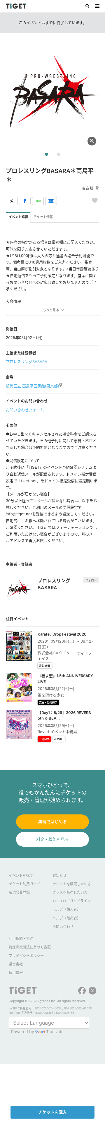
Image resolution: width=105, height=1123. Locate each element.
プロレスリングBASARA (26, 361)
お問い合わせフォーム (25, 410)
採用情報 (16, 972)
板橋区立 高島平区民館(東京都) (32, 386)
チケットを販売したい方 (71, 884)
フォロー (91, 580)
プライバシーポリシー (26, 955)
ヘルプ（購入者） (66, 909)
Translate (55, 1031)
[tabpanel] (52, 93)
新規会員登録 (19, 892)
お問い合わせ (63, 927)
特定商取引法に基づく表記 (30, 947)
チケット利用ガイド (24, 884)
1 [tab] (46, 154)
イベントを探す (21, 875)
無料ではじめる (52, 821)
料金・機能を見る (52, 839)
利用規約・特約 (21, 939)
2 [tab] (58, 154)
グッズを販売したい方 (70, 892)
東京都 (87, 188)
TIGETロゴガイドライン (71, 901)
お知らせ (59, 875)
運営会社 (16, 964)
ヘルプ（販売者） (66, 918)
